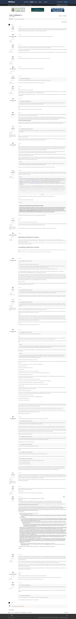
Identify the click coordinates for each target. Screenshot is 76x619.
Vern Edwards (29, 444)
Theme (10, 617)
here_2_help (13, 128)
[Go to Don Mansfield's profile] (12, 76)
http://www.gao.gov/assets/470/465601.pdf (24, 541)
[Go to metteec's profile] (12, 287)
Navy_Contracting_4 (13, 68)
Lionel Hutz (13, 114)
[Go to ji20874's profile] (12, 45)
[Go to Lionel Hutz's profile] (12, 112)
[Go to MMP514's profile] (9, 19)
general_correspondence (12, 36)
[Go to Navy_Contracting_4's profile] (12, 67)
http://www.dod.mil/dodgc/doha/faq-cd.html (24, 120)
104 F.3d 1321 (41, 191)
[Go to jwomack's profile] (12, 582)
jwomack (12, 584)
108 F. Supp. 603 (29, 179)
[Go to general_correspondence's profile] (12, 34)
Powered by (64, 617)
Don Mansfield (13, 172)
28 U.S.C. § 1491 (55, 189)
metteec (13, 289)
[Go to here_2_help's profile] (12, 126)
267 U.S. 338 (25, 192)
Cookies (13, 617)
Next (12, 24)
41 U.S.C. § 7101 (24, 190)
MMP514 (13, 28)
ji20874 (13, 46)
